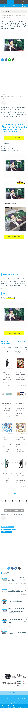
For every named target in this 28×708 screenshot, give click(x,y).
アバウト (7, 698)
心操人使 (14, 529)
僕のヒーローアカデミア (8, 526)
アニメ (17, 2)
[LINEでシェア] (9, 59)
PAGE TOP (14, 692)
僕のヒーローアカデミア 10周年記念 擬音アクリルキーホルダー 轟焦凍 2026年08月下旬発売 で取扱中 (7, 408)
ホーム (3, 2)
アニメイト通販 (6, 529)
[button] (13, 59)
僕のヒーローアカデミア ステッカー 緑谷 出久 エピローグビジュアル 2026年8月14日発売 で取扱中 (7, 478)
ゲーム (24, 2)
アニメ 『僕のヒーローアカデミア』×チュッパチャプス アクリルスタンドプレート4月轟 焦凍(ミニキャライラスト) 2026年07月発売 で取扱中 (7, 444)
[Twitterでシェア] (2, 59)
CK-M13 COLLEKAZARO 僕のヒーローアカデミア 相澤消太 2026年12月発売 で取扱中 (7, 377)
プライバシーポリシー (20, 699)
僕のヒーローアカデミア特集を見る (14, 510)
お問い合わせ (14, 703)
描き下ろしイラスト (7, 531)
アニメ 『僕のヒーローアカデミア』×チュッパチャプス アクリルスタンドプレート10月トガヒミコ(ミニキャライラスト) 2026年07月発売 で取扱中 (21, 444)
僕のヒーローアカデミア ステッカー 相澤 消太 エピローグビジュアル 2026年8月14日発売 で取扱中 (20, 478)
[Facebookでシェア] (6, 59)
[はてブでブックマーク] (15, 568)
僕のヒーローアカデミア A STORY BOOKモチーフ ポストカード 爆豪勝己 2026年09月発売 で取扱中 (20, 377)
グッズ (10, 2)
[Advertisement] (14, 77)
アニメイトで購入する (14, 137)
